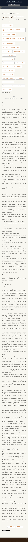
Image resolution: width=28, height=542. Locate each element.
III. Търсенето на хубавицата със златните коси (13, 39)
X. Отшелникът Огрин (8, 62)
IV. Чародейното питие (8, 43)
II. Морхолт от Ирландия (9, 34)
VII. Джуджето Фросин (19, 51)
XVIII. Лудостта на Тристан (9, 85)
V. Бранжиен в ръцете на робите (11, 47)
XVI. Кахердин (20, 78)
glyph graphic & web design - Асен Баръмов (14, 539)
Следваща (19, 526)
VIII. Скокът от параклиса (9, 55)
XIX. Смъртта (21, 85)
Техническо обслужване (14, 541)
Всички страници (7, 89)
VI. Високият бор (7, 51)
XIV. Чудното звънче (8, 74)
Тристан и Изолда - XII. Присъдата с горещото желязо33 (13, 16)
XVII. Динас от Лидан (8, 82)
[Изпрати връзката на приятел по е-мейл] (16, 19)
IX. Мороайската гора (8, 59)
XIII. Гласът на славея (8, 70)
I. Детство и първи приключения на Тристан (11, 30)
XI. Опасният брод (20, 62)
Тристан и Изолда (7, 25)
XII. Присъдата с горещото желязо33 (12, 66)
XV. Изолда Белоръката (8, 78)
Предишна (11, 526)
